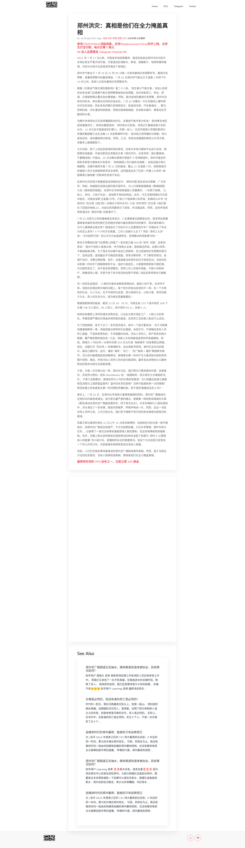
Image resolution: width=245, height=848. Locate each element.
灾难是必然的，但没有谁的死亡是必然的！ (113, 699)
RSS (165, 6)
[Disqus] (122, 524)
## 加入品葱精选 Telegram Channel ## (102, 52)
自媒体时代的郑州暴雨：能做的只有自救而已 (114, 732)
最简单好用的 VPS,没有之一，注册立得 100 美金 (108, 461)
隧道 (105, 38)
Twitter (192, 6)
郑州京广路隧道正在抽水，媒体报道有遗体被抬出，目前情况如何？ (122, 668)
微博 (115, 38)
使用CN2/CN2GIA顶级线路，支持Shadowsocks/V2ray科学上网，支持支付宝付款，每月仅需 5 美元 (122, 45)
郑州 (110, 38)
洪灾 (124, 38)
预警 (120, 38)
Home (155, 6)
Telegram (178, 6)
